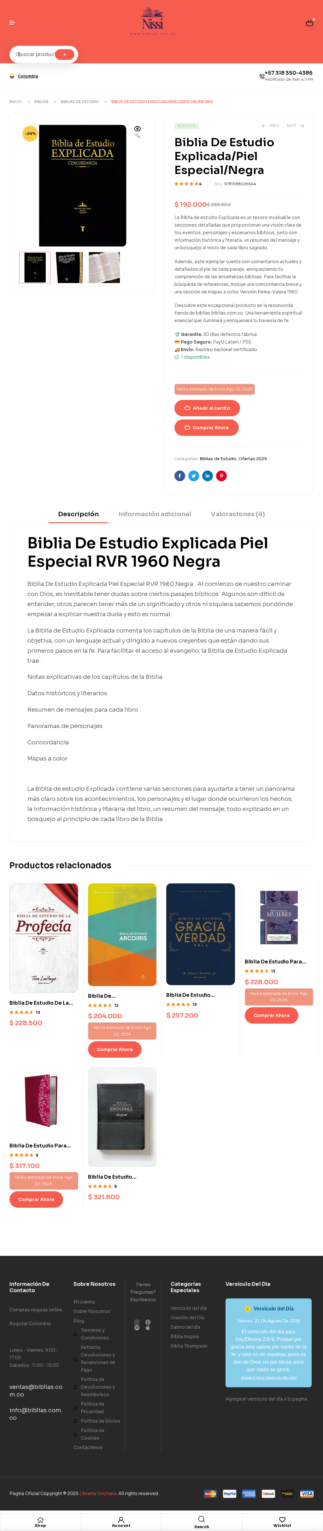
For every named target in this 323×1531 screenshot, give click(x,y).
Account (121, 1525)
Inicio (15, 101)
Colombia (28, 76)
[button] (137, 133)
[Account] (121, 1520)
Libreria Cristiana (97, 1493)
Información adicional (155, 514)
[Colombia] (12, 76)
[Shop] (40, 1520)
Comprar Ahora (211, 427)
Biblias (41, 101)
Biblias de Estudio (80, 101)
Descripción (78, 514)
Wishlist (282, 1525)
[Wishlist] (282, 1520)
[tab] (78, 516)
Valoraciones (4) (238, 514)
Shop (40, 1525)
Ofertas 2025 (252, 458)
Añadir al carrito (211, 408)
